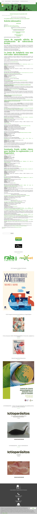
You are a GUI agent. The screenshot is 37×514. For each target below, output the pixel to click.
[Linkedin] (16, 3)
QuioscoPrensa (10, 15)
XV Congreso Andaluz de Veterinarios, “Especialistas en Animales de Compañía (16, 195)
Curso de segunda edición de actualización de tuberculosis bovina (18, 41)
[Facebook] (15, 3)
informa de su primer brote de (16, 89)
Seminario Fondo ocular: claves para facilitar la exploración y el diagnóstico (18, 151)
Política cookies (5, 513)
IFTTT (4, 228)
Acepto (33, 508)
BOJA (23, 211)
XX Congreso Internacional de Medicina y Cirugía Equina (13, 201)
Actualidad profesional (24, 1)
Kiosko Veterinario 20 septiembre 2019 (18, 14)
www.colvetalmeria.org (13, 77)
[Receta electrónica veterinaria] (26, 258)
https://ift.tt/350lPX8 (18, 227)
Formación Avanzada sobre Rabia (25, 125)
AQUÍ (28, 18)
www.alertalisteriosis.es (14, 61)
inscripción (15, 206)
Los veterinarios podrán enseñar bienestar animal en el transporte (16, 80)
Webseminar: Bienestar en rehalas (25, 132)
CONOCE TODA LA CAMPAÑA (18, 35)
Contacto (12, 3)
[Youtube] (17, 3)
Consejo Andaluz (7, 1)
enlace (17, 165)
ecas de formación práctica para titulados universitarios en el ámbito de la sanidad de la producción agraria (18, 215)
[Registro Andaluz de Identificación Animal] (11, 258)
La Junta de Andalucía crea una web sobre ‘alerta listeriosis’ (18, 54)
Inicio (3, 1)
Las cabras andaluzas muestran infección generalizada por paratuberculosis (18, 84)
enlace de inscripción (7, 70)
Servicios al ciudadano (5, 3)
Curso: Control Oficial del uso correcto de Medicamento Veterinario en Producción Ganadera (18, 73)
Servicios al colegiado (15, 1)
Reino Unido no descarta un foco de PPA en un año (13, 95)
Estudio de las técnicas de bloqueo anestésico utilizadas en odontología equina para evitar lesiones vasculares (18, 220)
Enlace (5, 175)
